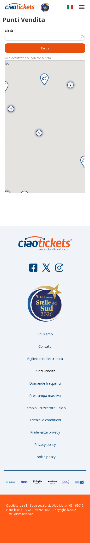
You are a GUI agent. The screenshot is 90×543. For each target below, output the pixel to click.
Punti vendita (45, 370)
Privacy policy (45, 444)
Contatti (45, 346)
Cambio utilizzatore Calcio (45, 407)
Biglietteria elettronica (45, 358)
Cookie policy (45, 456)
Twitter (46, 270)
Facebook (33, 270)
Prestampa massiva (45, 395)
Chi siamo (45, 334)
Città (9, 30)
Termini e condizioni (45, 419)
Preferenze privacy (45, 432)
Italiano (70, 8)
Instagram (59, 270)
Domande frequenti (45, 383)
